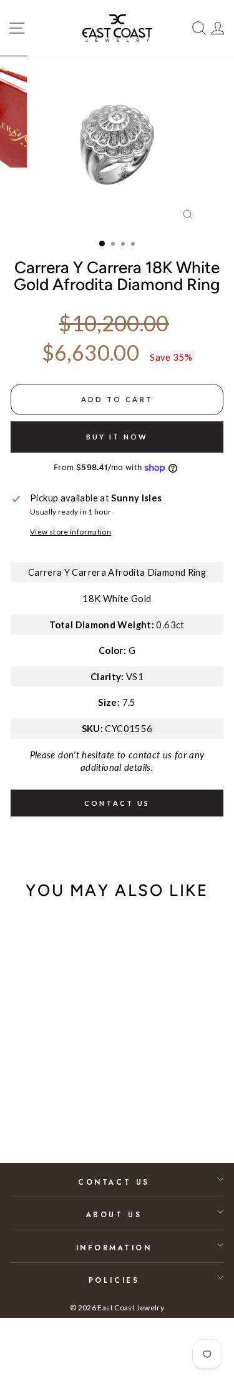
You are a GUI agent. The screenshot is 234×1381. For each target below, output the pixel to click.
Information (114, 1247)
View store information (70, 531)
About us (114, 1214)
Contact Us (113, 1182)
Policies (114, 1280)
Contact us (117, 803)
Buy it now (117, 437)
